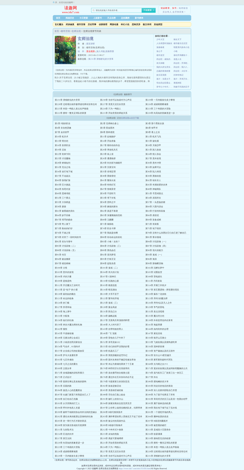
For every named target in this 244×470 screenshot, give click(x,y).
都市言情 (81, 24)
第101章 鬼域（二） (109, 268)
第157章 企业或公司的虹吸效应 (69, 351)
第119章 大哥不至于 (109, 294)
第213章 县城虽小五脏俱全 (158, 430)
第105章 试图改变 (153, 272)
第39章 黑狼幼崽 (153, 176)
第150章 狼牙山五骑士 (155, 338)
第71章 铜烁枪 (107, 224)
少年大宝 (160, 39)
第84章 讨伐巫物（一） (156, 241)
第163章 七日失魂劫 (64, 360)
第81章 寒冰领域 (153, 237)
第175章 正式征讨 (63, 377)
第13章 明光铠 (61, 141)
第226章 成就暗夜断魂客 (156, 104)
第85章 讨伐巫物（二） (66, 246)
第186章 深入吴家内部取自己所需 (161, 390)
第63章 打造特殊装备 (155, 211)
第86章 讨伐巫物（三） (111, 246)
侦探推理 (103, 24)
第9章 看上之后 (152, 132)
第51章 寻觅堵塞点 (154, 193)
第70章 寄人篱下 (62, 224)
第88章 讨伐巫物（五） (66, 250)
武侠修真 (70, 24)
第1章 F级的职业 (62, 123)
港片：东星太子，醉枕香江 (165, 79)
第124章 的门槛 (62, 303)
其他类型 (158, 24)
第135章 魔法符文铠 (154, 316)
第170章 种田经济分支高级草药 (114, 368)
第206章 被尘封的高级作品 (112, 421)
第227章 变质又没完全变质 (112, 104)
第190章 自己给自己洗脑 (66, 399)
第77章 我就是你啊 (109, 233)
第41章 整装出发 (108, 180)
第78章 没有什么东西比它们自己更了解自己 (165, 233)
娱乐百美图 (161, 75)
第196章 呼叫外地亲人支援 (67, 408)
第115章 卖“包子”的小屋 (66, 290)
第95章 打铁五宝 (108, 259)
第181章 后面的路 (63, 386)
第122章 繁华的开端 (109, 298)
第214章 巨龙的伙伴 (64, 434)
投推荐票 (109, 51)
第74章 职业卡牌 (108, 228)
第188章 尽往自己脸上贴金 (112, 395)
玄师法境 (76, 31)
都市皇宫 (160, 55)
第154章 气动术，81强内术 (67, 346)
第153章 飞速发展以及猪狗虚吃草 (161, 342)
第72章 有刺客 (152, 224)
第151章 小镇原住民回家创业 (68, 342)
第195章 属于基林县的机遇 (158, 403)
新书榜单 (139, 18)
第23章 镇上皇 (107, 154)
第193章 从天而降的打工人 (67, 403)
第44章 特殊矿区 (108, 185)
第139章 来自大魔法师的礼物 (68, 325)
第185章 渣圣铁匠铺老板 (111, 390)
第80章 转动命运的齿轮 (111, 237)
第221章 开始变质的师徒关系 (113, 113)
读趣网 (70, 8)
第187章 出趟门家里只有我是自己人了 (73, 395)
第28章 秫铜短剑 (62, 163)
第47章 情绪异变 (108, 189)
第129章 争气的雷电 (154, 307)
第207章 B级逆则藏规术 (156, 421)
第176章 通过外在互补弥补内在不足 (117, 377)
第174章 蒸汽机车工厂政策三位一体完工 (164, 373)
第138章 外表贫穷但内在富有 (159, 320)
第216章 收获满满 (153, 434)
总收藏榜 (125, 18)
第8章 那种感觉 (107, 132)
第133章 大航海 (62, 316)
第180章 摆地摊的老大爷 (156, 381)
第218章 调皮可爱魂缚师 (111, 438)
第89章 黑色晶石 (108, 250)
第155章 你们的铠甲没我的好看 (114, 346)
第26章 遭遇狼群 (108, 158)
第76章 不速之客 (62, 233)
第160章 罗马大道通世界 (66, 355)
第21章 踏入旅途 (153, 150)
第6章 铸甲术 (151, 128)
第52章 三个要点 (62, 198)
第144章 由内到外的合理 (156, 329)
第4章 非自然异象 (63, 128)
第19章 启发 (60, 150)
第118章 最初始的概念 (65, 294)
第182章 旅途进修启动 (110, 386)
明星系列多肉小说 (181, 47)
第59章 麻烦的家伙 (109, 206)
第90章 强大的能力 (154, 250)
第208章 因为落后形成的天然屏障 (70, 425)
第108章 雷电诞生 (153, 276)
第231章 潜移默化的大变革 (100, 59)
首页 (58, 18)
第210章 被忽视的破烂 (155, 425)
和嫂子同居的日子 (181, 87)
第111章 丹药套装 (153, 281)
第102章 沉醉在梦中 (154, 268)
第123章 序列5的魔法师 (156, 298)
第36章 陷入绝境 (153, 171)
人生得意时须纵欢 (164, 43)
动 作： (82, 51)
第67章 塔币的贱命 (63, 220)
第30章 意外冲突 (153, 163)
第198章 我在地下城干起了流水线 (161, 408)
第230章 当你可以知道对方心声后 (116, 100)
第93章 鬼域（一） (154, 255)
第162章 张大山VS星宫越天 (158, 355)
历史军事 (92, 24)
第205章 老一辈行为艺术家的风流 (70, 421)
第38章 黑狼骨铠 (108, 176)
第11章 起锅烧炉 (108, 136)
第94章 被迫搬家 (62, 259)
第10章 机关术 (61, 136)
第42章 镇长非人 (153, 180)
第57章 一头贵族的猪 (155, 202)
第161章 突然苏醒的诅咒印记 (113, 355)
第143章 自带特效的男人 (111, 329)
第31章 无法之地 (62, 167)
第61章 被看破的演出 (65, 211)
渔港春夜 (160, 47)
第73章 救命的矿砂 (63, 228)
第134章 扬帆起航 (108, 316)
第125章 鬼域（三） (109, 303)
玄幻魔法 (59, 24)
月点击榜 (111, 18)
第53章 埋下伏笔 (108, 198)
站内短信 (183, 8)
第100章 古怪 (61, 268)
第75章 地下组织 (153, 228)
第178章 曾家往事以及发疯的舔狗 (70, 381)
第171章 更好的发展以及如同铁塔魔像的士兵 (166, 368)
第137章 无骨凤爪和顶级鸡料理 (114, 320)
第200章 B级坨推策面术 (111, 412)
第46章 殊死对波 (62, 189)
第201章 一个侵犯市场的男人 (159, 412)
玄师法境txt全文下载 (130, 118)
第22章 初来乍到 (62, 154)
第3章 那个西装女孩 (154, 123)
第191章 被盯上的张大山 (111, 399)
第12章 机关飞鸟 (153, 136)
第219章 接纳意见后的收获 (158, 438)
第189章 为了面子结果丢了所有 (160, 395)
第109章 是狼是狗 (63, 281)
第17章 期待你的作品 (110, 145)
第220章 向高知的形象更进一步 (160, 113)
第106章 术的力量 (63, 276)
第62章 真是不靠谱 (109, 211)
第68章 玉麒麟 (107, 220)
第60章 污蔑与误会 (154, 206)
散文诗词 (147, 24)
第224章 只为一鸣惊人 (110, 109)
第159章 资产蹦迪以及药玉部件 (160, 351)
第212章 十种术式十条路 (111, 430)
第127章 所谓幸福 (63, 307)
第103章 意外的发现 (64, 272)
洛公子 (159, 51)
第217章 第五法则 (63, 438)
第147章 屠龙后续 (153, 333)
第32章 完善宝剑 (108, 167)
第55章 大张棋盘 (62, 202)
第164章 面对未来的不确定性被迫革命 (118, 360)
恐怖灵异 (136, 24)
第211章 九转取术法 (64, 430)
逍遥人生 (177, 59)
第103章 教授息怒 (108, 285)
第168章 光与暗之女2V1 (156, 364)
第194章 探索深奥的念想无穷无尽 (116, 403)
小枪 (175, 51)
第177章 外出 (151, 377)
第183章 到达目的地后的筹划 (159, 386)
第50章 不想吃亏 (108, 193)
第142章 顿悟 (61, 329)
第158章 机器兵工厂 (109, 351)
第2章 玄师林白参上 (109, 123)
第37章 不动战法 (62, 176)
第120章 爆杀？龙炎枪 (155, 294)
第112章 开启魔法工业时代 (67, 285)
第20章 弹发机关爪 (109, 150)
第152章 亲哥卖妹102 (110, 342)
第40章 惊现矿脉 (62, 180)
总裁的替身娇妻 (163, 71)
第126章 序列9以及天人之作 (158, 303)
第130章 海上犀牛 (63, 311)
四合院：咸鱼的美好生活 (165, 59)
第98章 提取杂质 (108, 263)
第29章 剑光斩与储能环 (111, 163)
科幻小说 (125, 24)
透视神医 (177, 83)
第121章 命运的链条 (64, 298)
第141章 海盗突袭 (153, 325)
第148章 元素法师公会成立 (67, 338)
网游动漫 (114, 24)
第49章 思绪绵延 (62, 193)
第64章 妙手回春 (62, 215)
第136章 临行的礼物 (64, 320)
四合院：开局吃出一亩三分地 (182, 63)
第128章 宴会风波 (108, 307)
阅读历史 (70, 18)
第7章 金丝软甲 (62, 132)
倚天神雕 (160, 63)
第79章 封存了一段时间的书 (68, 237)
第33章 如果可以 (153, 167)
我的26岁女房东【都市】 (165, 67)
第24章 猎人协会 (153, 154)
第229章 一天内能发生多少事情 (160, 100)
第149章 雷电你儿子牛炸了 (112, 338)
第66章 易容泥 (152, 215)
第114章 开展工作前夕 (155, 285)
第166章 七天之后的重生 (66, 364)
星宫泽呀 (90, 44)
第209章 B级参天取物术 (111, 425)
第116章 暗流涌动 (108, 290)
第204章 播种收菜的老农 (156, 416)
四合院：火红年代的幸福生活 (182, 71)
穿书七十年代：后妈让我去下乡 (165, 87)
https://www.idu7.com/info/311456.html (135, 468)
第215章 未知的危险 (109, 434)
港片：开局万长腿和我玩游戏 (182, 79)
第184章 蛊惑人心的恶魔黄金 (68, 390)
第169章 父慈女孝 (63, 368)
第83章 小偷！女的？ (110, 241)
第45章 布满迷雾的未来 (156, 185)
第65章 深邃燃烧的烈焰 (111, 215)
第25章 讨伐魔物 (62, 158)
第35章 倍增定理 (108, 171)
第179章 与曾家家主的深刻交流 (114, 381)
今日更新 (83, 18)
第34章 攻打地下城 (63, 171)
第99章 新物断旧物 (154, 263)
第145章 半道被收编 (64, 333)
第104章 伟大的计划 (109, 272)
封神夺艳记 (178, 75)
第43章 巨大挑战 (62, 185)
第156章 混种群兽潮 (154, 346)
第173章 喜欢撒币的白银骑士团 (114, 373)
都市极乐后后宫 (180, 43)
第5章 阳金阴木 (107, 128)
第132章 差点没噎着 (154, 311)
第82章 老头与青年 (63, 241)
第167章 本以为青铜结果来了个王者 (117, 364)
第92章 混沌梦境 (108, 255)
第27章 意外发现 (153, 158)
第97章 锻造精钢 (62, 263)
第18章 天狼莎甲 (153, 145)
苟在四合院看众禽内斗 (165, 83)
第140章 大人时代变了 (110, 325)
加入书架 (100, 51)
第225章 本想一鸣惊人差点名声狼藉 (71, 109)
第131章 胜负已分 (108, 311)
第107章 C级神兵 (108, 276)
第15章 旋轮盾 (152, 141)
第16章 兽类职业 (62, 145)
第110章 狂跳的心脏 (109, 281)
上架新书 (97, 18)
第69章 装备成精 (153, 220)
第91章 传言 (60, 255)
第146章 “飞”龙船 (108, 333)
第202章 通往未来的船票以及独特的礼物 (74, 416)
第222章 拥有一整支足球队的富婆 (70, 113)
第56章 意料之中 (108, 202)
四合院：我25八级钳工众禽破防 (182, 67)
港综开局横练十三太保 (182, 55)
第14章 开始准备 (108, 141)
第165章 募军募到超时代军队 (159, 360)
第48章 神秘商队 (153, 189)
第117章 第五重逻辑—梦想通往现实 (162, 290)
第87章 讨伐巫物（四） (156, 246)
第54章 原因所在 (153, 198)
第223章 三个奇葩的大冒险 (158, 109)
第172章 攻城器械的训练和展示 (69, 373)
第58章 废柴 (60, 206)
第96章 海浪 (151, 259)
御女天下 (177, 39)
